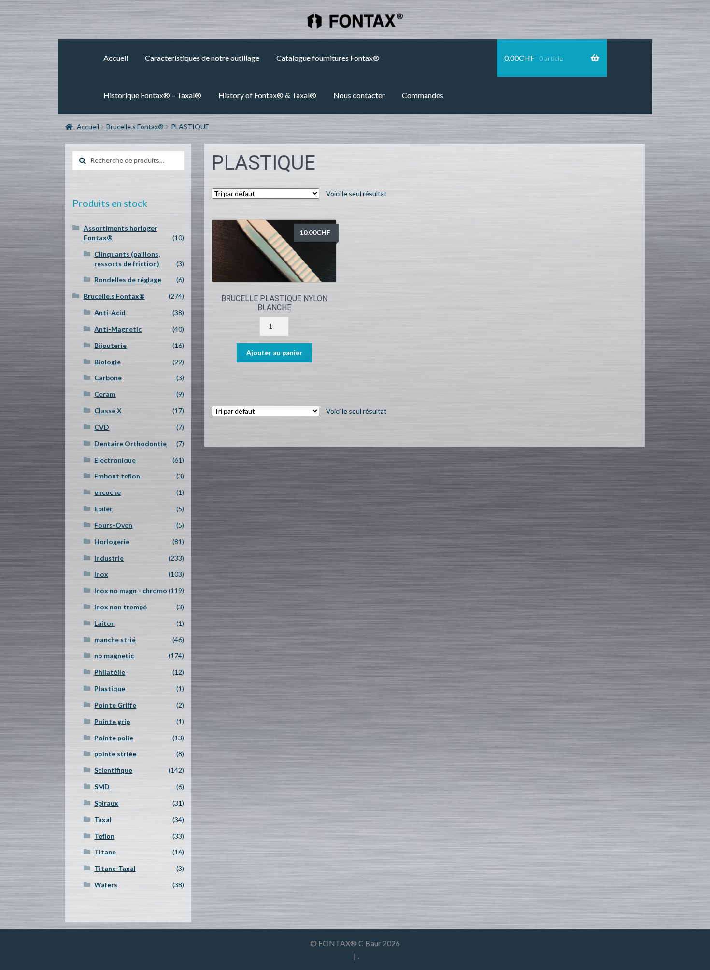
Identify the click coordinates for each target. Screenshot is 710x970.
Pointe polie (113, 738)
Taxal (103, 819)
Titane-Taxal (115, 868)
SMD (102, 786)
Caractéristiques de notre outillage (202, 57)
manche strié (115, 640)
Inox (101, 574)
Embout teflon (117, 476)
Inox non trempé (120, 607)
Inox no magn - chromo (130, 590)
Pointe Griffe (115, 705)
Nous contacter (359, 95)
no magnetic (114, 655)
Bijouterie (110, 345)
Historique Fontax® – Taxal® (152, 95)
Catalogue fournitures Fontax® (328, 57)
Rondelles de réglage (127, 279)
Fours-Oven (113, 525)
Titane (105, 852)
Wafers (105, 885)
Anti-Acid (110, 312)
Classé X (108, 410)
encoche (107, 492)
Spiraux (106, 803)
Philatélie (109, 672)
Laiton (104, 623)
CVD (101, 427)
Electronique (115, 460)
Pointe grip (112, 721)
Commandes (422, 95)
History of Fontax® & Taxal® (267, 95)
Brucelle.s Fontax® (135, 126)
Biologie (107, 362)
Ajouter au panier (274, 352)
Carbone (108, 378)
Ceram (104, 394)
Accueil (115, 57)
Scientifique (113, 770)
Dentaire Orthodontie (130, 443)
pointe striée (115, 754)
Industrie (109, 558)
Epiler (103, 509)
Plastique (109, 688)
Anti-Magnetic (118, 329)
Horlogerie (111, 541)
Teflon (104, 836)
